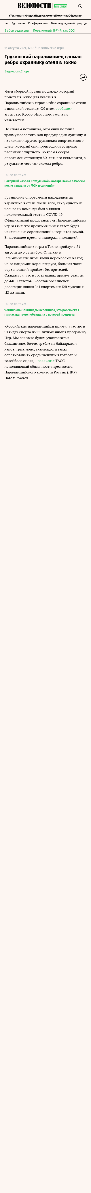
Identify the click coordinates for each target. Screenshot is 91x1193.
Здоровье (18, 23)
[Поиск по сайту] (80, 6)
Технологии (18, 15)
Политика (61, 15)
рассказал (46, 361)
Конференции (38, 23)
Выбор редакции (16, 30)
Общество (75, 15)
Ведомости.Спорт (16, 71)
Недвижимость (45, 15)
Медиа (30, 15)
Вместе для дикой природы (69, 23)
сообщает (63, 108)
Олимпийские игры (50, 48)
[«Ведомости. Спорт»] (35, 6)
